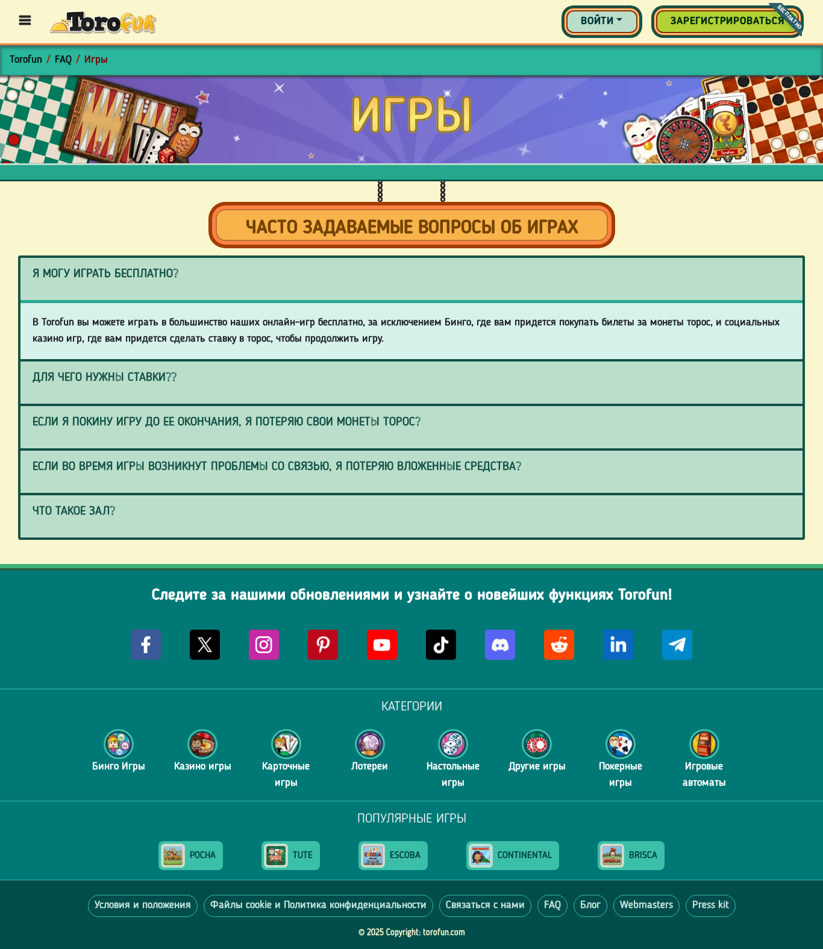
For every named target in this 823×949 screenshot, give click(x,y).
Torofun (26, 60)
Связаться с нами (485, 905)
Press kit (710, 905)
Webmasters (646, 905)
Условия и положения (143, 905)
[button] (601, 21)
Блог (590, 905)
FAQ (63, 60)
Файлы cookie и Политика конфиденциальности (318, 905)
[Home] (103, 21)
